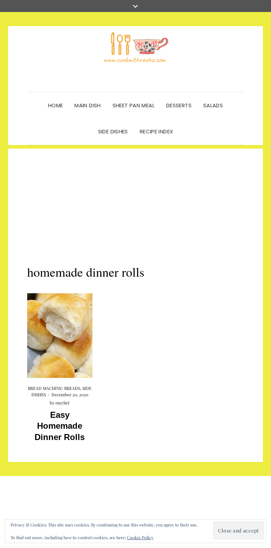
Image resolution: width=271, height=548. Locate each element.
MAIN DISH (87, 105)
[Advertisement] (135, 198)
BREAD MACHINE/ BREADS (54, 388)
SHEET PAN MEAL (134, 105)
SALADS (213, 105)
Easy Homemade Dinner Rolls (60, 425)
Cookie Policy (140, 537)
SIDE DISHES (113, 131)
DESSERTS (179, 105)
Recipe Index (156, 131)
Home (55, 105)
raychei (62, 402)
